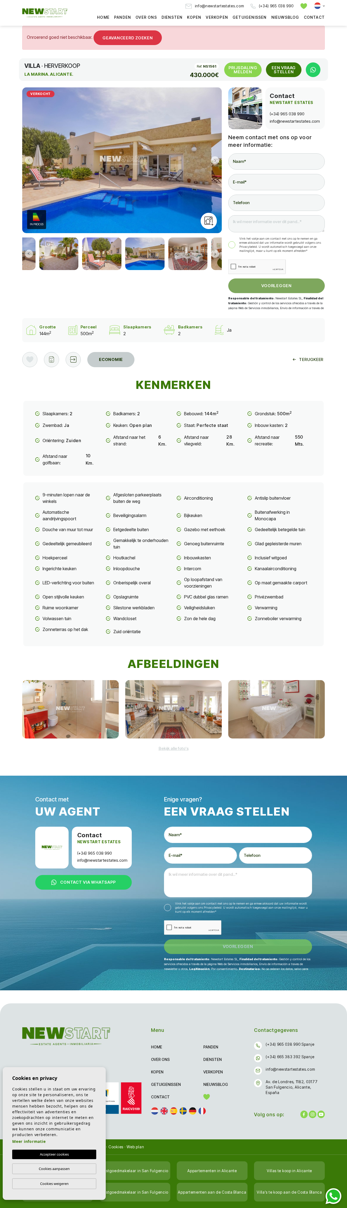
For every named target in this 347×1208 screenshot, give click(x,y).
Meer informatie (29, 1141)
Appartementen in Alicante (212, 1170)
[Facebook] (304, 1114)
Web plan (135, 1146)
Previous (27, 160)
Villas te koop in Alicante (289, 1170)
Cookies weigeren (54, 1183)
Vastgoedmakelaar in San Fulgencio (134, 1170)
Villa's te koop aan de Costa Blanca (289, 1192)
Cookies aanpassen (54, 1168)
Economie (111, 359)
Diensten (172, 17)
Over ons (146, 17)
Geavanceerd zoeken (127, 37)
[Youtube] (321, 1114)
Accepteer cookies (54, 1154)
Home (103, 17)
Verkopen (217, 17)
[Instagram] (312, 1114)
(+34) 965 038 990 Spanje (290, 1044)
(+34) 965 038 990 (275, 6)
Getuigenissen (250, 17)
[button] (73, 359)
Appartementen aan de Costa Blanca (212, 1192)
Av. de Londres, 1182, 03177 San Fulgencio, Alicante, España (291, 1087)
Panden (122, 17)
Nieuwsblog (285, 17)
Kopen (194, 17)
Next (216, 160)
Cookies (115, 1146)
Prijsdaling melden (243, 69)
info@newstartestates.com (219, 6)
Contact (314, 17)
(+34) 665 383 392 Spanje (290, 1056)
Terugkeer (311, 359)
